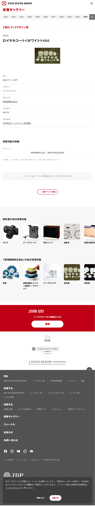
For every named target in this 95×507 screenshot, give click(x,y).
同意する (55, 498)
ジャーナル (9, 424)
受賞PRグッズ (41, 409)
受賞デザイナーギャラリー (77, 409)
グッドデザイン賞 (38, 381)
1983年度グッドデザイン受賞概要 (17, 123)
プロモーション (57, 409)
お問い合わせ (11, 440)
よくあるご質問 (9, 397)
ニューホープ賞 (75, 393)
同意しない (41, 498)
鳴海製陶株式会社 (10, 102)
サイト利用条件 (8, 460)
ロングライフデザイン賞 (56, 393)
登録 (47, 324)
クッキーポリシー (13, 488)
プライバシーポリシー (22, 460)
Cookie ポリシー (36, 460)
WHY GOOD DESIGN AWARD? (14, 393)
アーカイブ (71, 381)
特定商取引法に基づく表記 (51, 460)
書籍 (82, 381)
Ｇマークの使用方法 (24, 409)
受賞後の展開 (8, 409)
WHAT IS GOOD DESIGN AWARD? (15, 381)
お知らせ (8, 432)
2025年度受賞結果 (56, 381)
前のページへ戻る (49, 192)
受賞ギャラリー (12, 416)
